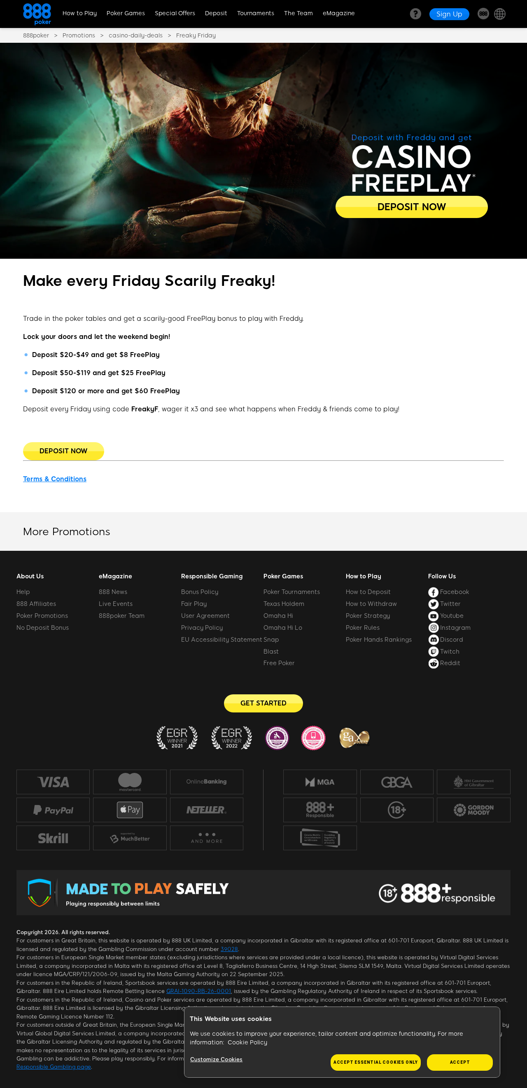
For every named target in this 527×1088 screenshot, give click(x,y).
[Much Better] (129, 838)
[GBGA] (396, 782)
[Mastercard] (130, 782)
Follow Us (442, 576)
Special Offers (175, 13)
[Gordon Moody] (473, 810)
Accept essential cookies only (375, 1062)
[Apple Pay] (130, 810)
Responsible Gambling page (53, 1067)
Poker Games (126, 13)
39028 (229, 949)
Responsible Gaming (212, 576)
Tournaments (255, 13)
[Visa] (53, 782)
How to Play (80, 13)
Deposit (216, 13)
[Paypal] (53, 810)
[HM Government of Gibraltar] (473, 782)
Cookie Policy (247, 1042)
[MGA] (320, 782)
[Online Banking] (206, 782)
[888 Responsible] (320, 810)
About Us (30, 576)
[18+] (396, 810)
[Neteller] (206, 810)
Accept (460, 1062)
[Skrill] (53, 838)
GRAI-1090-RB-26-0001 (198, 991)
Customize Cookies (216, 1059)
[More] (206, 838)
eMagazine (339, 13)
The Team (298, 13)
